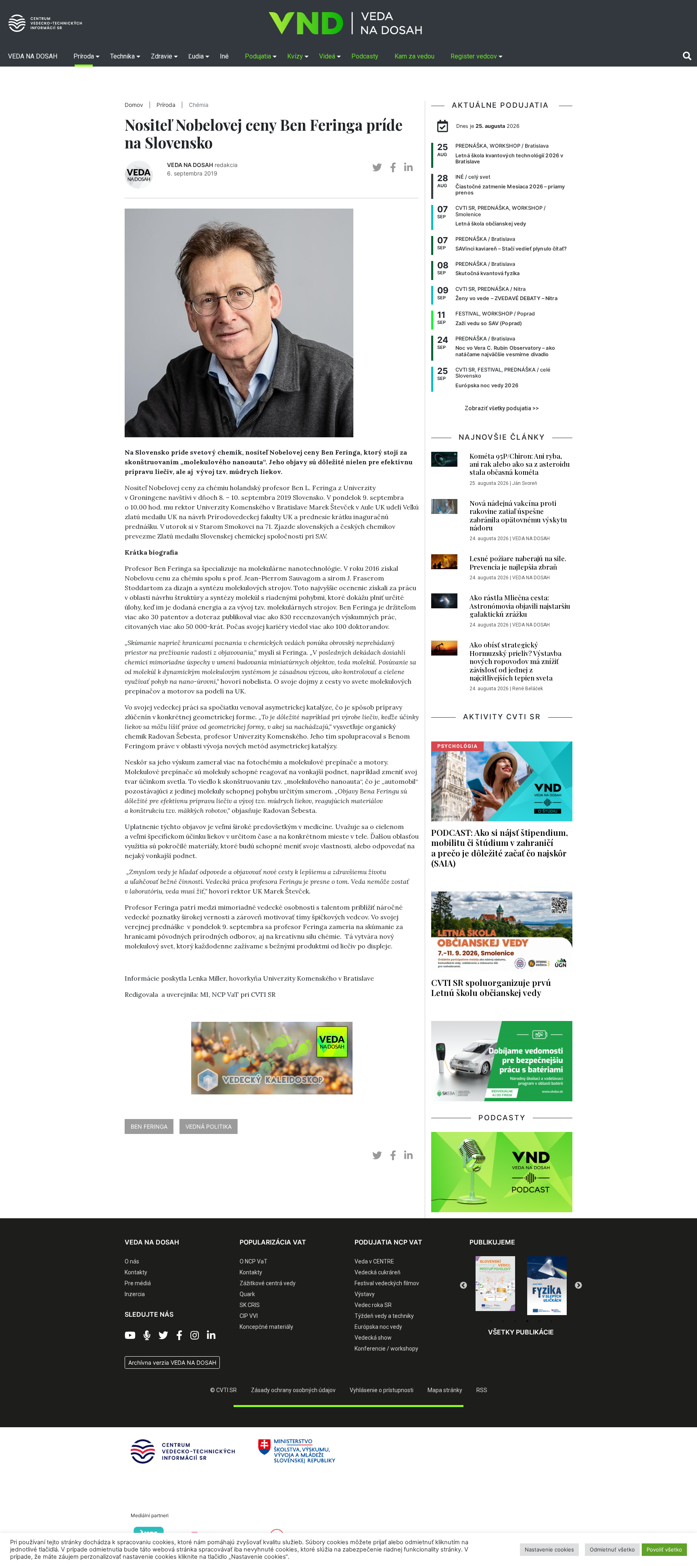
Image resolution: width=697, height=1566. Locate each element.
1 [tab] (491, 1321)
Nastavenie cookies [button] (549, 1549)
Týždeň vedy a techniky (384, 1316)
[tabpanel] (495, 1285)
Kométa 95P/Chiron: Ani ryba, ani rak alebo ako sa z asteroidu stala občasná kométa (520, 464)
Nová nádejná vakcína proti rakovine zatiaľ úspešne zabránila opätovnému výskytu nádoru (518, 515)
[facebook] (393, 167)
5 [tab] (539, 1321)
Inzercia (135, 1294)
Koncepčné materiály (266, 1327)
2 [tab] (503, 1321)
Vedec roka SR (373, 1305)
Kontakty (136, 1272)
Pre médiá (138, 1283)
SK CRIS (250, 1305)
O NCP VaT (253, 1261)
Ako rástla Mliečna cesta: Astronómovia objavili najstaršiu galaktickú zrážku (520, 605)
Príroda (166, 105)
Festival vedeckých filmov (387, 1283)
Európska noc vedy (378, 1327)
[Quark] (547, 1285)
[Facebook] (179, 1335)
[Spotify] (147, 1335)
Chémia (199, 105)
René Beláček (527, 688)
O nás (132, 1261)
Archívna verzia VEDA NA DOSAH (172, 1362)
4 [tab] (527, 1321)
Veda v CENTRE (374, 1261)
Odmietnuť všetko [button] (612, 1549)
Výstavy (365, 1294)
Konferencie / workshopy (386, 1348)
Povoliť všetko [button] (664, 1549)
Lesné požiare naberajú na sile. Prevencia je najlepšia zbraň (518, 562)
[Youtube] (130, 1335)
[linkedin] (408, 167)
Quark (247, 1294)
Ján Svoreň (524, 483)
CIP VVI (249, 1316)
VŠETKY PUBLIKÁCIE (521, 1332)
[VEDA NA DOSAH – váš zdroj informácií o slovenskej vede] (345, 23)
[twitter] (377, 167)
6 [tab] (551, 1321)
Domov (134, 105)
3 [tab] (515, 1321)
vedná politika (209, 1126)
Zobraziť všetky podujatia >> (502, 408)
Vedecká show (373, 1337)
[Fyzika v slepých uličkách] (495, 1285)
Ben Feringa (149, 1126)
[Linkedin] (211, 1335)
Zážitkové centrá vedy (268, 1283)
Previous (463, 1286)
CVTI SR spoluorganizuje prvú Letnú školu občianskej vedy (491, 987)
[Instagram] (194, 1335)
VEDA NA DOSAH (190, 164)
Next (578, 1286)
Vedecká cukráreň (378, 1272)
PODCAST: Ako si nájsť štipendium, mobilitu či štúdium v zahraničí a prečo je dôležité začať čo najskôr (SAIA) (499, 847)
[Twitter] (163, 1335)
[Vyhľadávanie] (687, 56)
